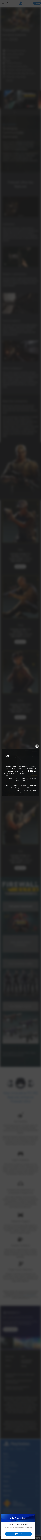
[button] (37, 746)
